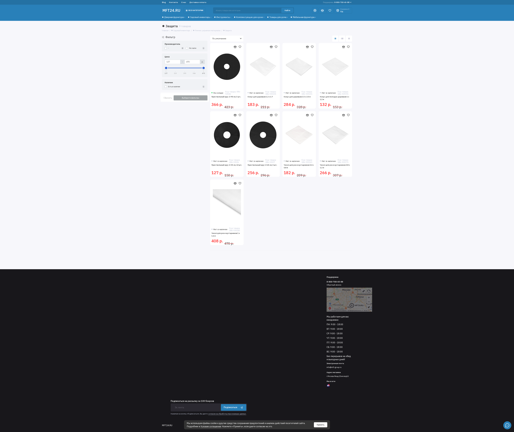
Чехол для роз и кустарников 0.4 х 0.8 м (299, 166)
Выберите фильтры (190, 98)
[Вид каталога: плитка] (335, 39)
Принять (320, 425)
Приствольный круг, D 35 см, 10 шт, (226, 165)
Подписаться (230, 407)
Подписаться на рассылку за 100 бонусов (192, 401)
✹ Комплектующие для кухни (248, 17)
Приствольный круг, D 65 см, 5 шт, (262, 165)
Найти (287, 10)
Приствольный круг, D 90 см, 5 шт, (226, 97)
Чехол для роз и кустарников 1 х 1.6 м (225, 234)
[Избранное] (329, 10)
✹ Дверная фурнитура (173, 17)
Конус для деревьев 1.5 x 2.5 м (297, 97)
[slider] (166, 68)
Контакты (173, 2)
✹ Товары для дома (276, 17)
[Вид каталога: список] (342, 39)
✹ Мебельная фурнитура (302, 17)
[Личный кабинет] (315, 10)
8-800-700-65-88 (336, 2)
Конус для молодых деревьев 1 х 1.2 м (334, 98)
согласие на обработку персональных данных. (227, 414)
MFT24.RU (171, 10)
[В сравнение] (235, 46)
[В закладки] (240, 46)
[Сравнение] (322, 10)
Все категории (195, 10)
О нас (183, 2)
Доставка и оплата (197, 2)
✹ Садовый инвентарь (199, 17)
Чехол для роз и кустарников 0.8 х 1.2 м (335, 166)
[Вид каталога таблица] (349, 39)
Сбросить (168, 98)
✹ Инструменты (222, 17)
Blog (164, 2)
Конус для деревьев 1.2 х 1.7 (260, 97)
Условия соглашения (211, 426)
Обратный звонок (334, 285)
